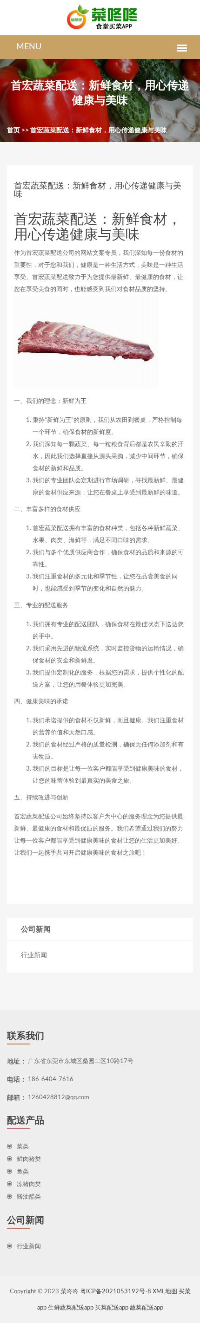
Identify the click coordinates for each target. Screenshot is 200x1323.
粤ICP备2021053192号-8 (115, 1292)
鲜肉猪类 (29, 1159)
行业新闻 (34, 955)
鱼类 (23, 1172)
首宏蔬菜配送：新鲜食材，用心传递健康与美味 (98, 130)
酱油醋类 (29, 1197)
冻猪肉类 (29, 1184)
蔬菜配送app (146, 1308)
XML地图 (165, 1292)
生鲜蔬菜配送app (70, 1308)
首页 (13, 130)
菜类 (23, 1147)
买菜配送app (111, 1308)
